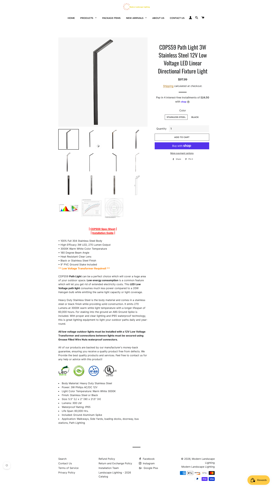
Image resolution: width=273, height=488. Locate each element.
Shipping (168, 86)
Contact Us (177, 18)
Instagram (148, 463)
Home (71, 18)
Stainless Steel (176, 117)
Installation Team (109, 468)
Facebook (148, 458)
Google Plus (150, 468)
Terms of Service (68, 468)
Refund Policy (107, 458)
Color (182, 110)
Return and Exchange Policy (115, 463)
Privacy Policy (66, 472)
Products (87, 18)
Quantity (161, 128)
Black (195, 117)
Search (62, 458)
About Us (158, 18)
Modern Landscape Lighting (198, 466)
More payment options (182, 153)
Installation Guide (103, 232)
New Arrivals (135, 18)
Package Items (111, 18)
